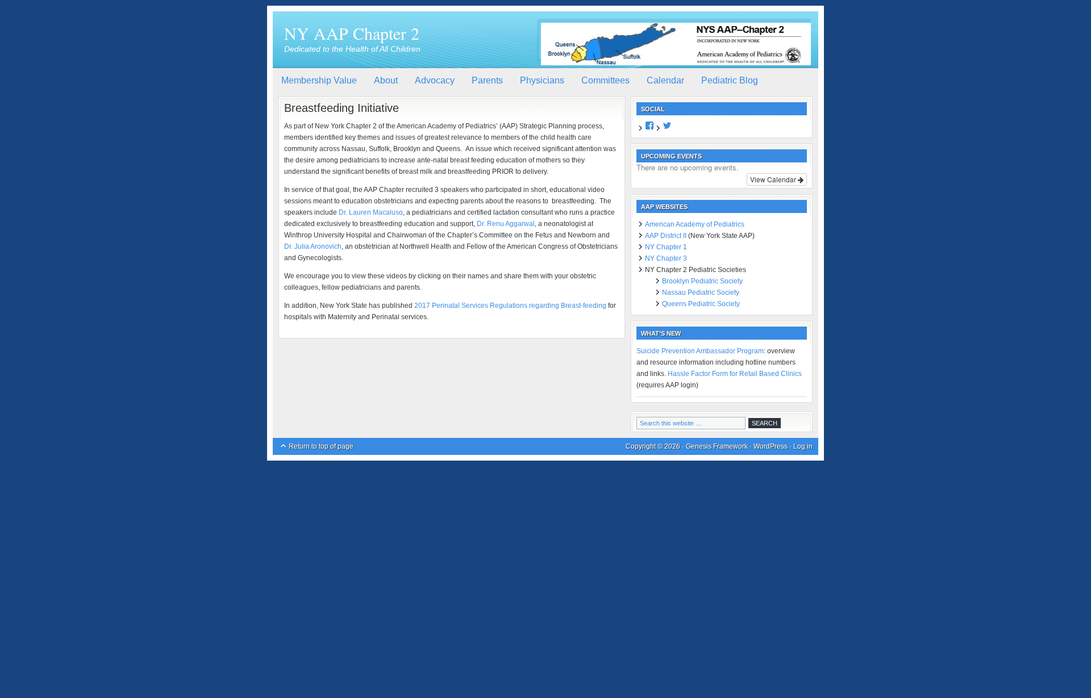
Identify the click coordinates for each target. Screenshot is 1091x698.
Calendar (665, 80)
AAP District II (665, 236)
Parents (487, 80)
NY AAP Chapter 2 (351, 33)
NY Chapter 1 (666, 247)
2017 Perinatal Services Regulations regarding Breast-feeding (510, 306)
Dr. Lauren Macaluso (371, 212)
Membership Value (319, 80)
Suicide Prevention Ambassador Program (700, 351)
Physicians (542, 80)
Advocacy (435, 80)
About (386, 80)
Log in (803, 446)
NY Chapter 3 (666, 258)
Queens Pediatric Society (701, 304)
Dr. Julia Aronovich (313, 246)
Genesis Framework (717, 446)
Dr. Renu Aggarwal (506, 224)
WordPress (770, 446)
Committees (605, 80)
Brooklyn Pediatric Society (702, 281)
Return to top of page (321, 446)
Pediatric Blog (729, 80)
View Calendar (774, 179)
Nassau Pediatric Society (700, 292)
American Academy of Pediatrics (694, 224)
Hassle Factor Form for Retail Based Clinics (735, 374)
